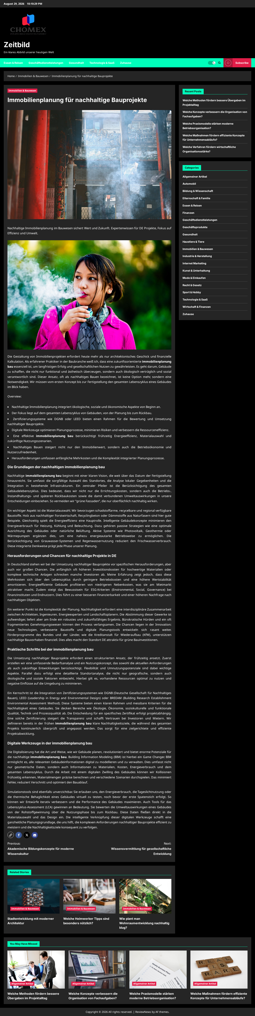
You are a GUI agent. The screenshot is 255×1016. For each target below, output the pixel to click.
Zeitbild (17, 44)
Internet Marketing (194, 263)
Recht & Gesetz (192, 285)
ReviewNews (143, 1012)
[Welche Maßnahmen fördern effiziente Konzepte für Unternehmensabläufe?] (219, 970)
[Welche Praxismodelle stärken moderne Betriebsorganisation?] (158, 970)
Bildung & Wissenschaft (198, 190)
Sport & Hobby (192, 292)
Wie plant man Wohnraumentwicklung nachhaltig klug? (144, 923)
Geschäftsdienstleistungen (46, 62)
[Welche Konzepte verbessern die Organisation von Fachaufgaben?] (97, 970)
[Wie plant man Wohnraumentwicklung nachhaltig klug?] (145, 896)
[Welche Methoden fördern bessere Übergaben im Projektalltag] (36, 970)
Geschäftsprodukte (195, 227)
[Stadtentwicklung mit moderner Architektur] (33, 896)
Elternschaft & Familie (196, 198)
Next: (141, 848)
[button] (10, 835)
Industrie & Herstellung (197, 256)
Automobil (189, 183)
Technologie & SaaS (101, 62)
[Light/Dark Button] (211, 63)
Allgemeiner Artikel (195, 176)
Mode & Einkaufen (194, 277)
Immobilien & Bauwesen (22, 90)
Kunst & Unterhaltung (196, 270)
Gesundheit (76, 62)
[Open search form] (219, 62)
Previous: (40, 848)
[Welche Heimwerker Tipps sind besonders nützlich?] (89, 896)
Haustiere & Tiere (193, 241)
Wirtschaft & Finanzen (197, 306)
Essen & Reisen (13, 62)
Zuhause (125, 62)
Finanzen (188, 212)
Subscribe (241, 62)
